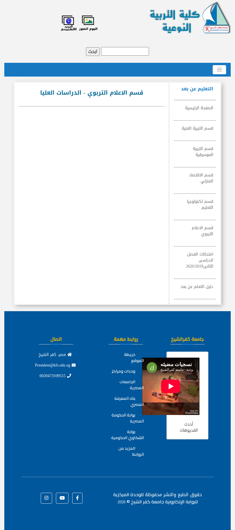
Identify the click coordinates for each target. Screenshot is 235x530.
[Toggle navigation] (219, 69)
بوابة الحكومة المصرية (127, 418)
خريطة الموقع (134, 357)
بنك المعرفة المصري (129, 401)
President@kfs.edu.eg (53, 365)
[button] (77, 498)
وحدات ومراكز (123, 371)
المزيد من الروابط (131, 451)
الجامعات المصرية (132, 384)
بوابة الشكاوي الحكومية (127, 434)
